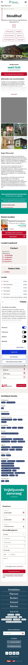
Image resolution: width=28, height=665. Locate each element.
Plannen (14, 593)
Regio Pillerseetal (14, 6)
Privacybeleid (17, 619)
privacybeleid (19, 566)
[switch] (24, 332)
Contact (17, 614)
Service (14, 606)
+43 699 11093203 (7, 257)
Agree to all (14, 352)
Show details (20, 347)
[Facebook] (6, 653)
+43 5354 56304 (14, 642)
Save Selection (14, 356)
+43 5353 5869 (7, 255)
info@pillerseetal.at (14, 646)
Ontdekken (14, 589)
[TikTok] (17, 653)
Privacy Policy (9, 576)
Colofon (24, 619)
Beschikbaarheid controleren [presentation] (14, 74)
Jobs (20, 617)
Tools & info (14, 612)
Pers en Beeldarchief (6, 619)
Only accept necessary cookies (14, 361)
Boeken (14, 598)
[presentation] (14, 26)
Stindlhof (5, 272)
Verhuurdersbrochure (7, 207)
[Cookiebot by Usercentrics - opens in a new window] (20, 302)
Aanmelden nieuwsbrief (11, 617)
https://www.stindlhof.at (7, 261)
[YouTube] (10, 653)
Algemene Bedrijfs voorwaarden (13, 622)
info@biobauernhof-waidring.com (7, 259)
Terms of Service (19, 576)
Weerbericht (11, 614)
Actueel (14, 602)
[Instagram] (14, 653)
